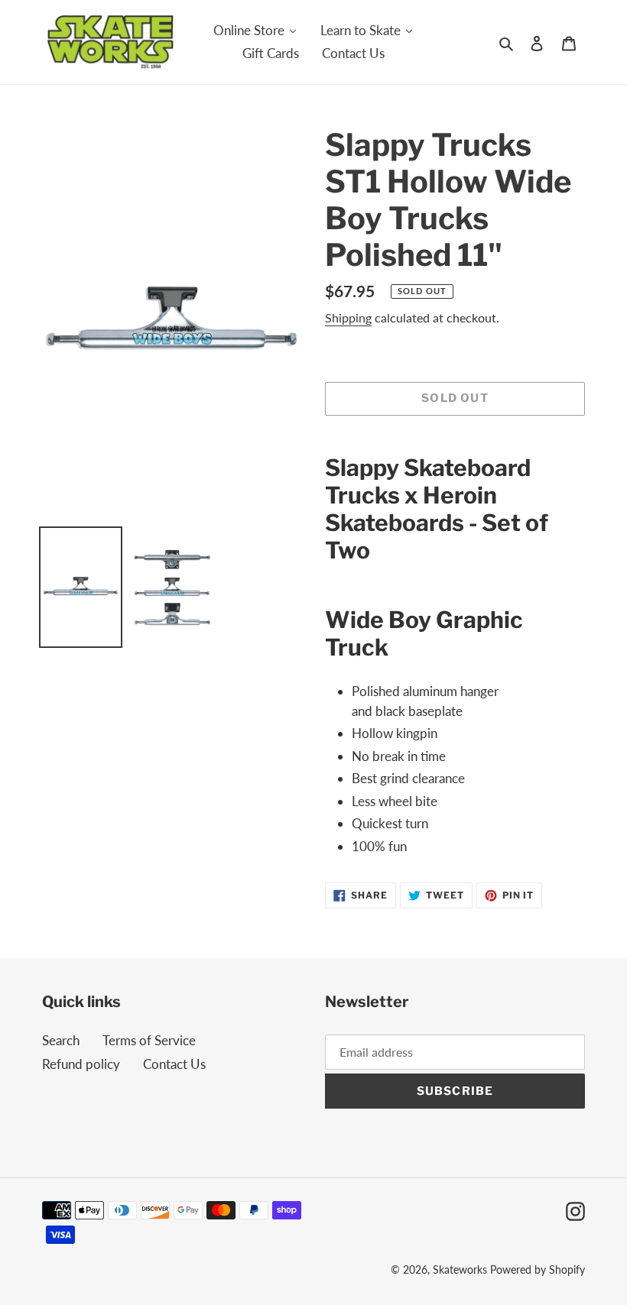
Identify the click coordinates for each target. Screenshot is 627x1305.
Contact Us (174, 1064)
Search (61, 1040)
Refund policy (81, 1064)
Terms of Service (149, 1040)
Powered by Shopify (537, 1269)
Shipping (348, 317)
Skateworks (460, 1269)
